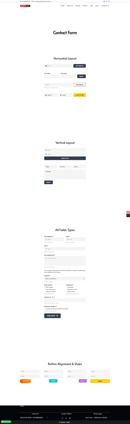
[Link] (25, 6)
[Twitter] (106, 1)
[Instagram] (109, 1)
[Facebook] (104, 1)
